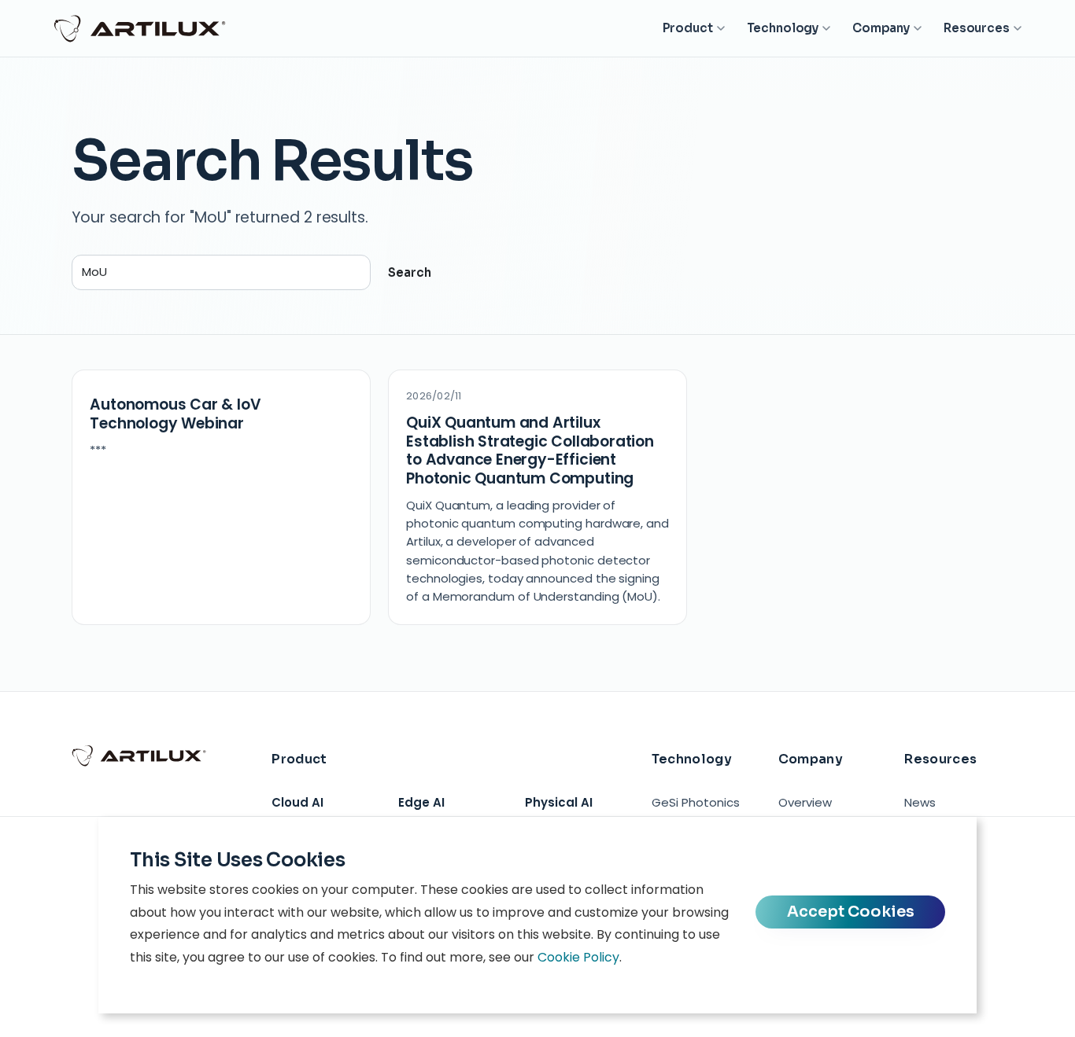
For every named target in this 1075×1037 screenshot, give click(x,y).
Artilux (140, 28)
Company (881, 27)
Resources (977, 27)
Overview (805, 802)
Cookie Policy (578, 957)
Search (409, 272)
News (920, 802)
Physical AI (559, 802)
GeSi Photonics (696, 802)
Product (688, 27)
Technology (783, 27)
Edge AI (421, 802)
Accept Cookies (850, 911)
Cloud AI (297, 802)
